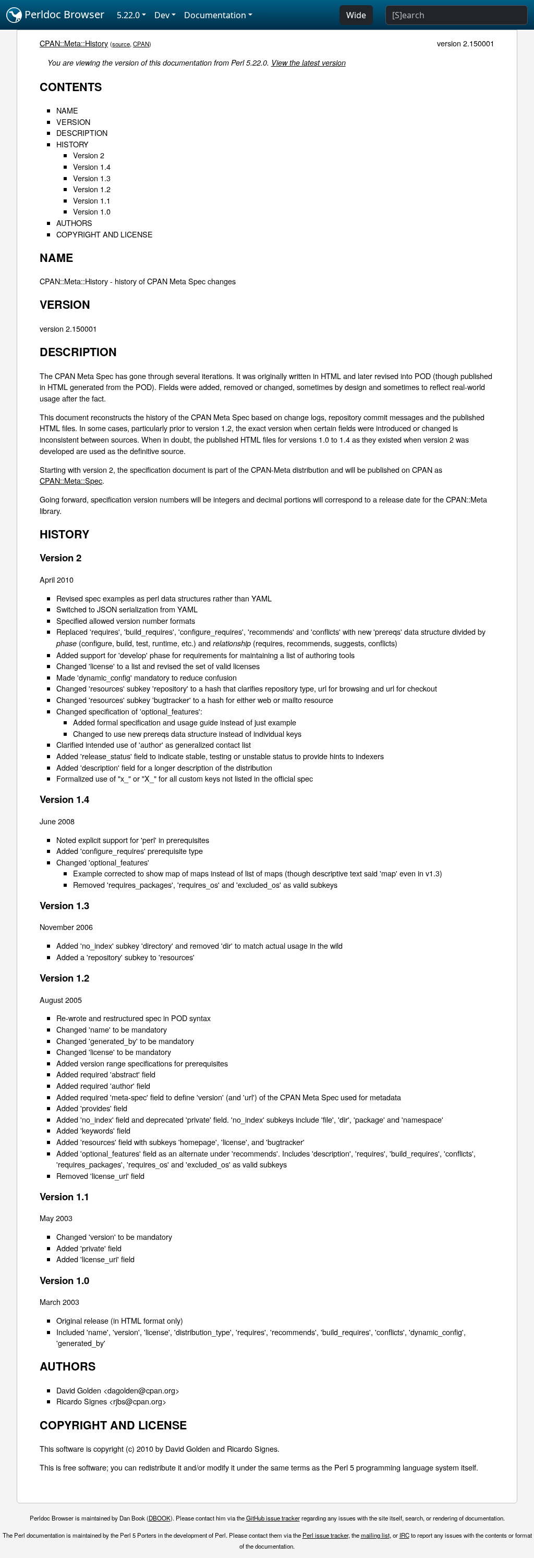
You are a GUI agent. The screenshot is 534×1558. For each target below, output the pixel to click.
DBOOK (160, 1518)
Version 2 (88, 154)
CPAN (141, 44)
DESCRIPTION (81, 132)
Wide (356, 15)
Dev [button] (161, 15)
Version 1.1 (92, 200)
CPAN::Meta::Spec (71, 480)
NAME (67, 110)
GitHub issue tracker (273, 1518)
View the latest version (308, 62)
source (121, 44)
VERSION (73, 121)
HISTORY (72, 144)
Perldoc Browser (63, 14)
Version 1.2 (92, 188)
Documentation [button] (215, 15)
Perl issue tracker (325, 1535)
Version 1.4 (92, 166)
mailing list (375, 1535)
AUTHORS (74, 222)
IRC (404, 1535)
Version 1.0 (92, 211)
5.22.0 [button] (128, 15)
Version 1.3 (92, 177)
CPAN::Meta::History (74, 42)
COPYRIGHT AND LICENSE (104, 234)
